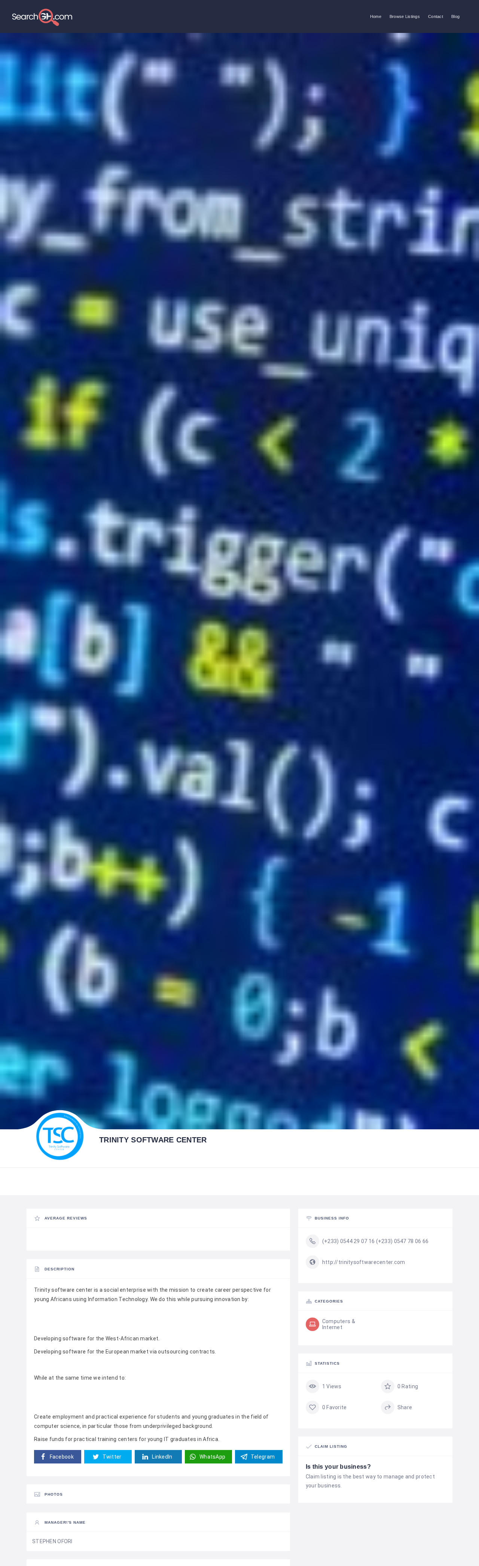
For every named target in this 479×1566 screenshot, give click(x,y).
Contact (435, 16)
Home (375, 16)
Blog (455, 16)
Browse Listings (405, 16)
